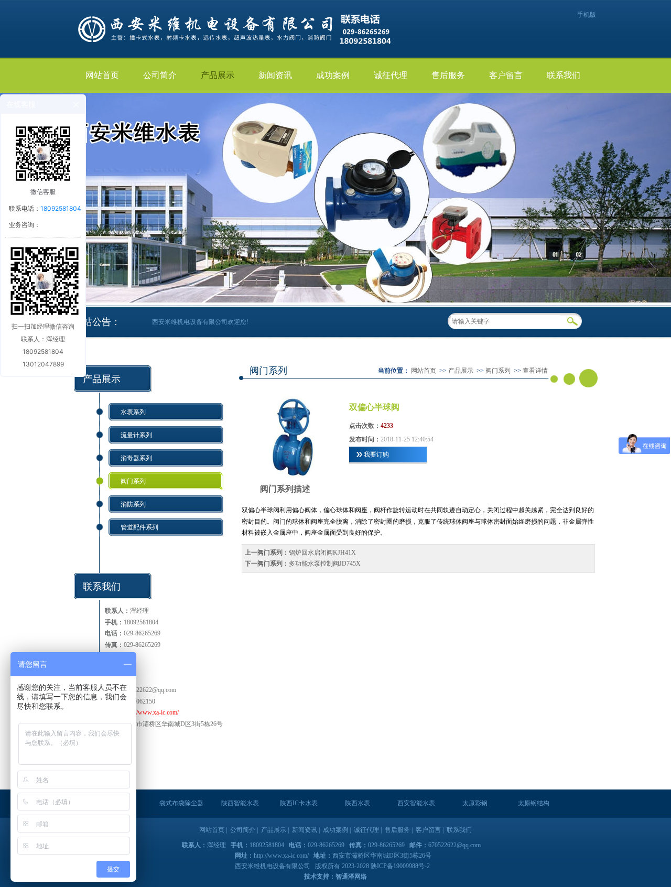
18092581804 (60, 208)
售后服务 (448, 75)
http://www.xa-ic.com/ (151, 712)
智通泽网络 (351, 876)
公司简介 (160, 75)
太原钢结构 (533, 803)
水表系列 (133, 412)
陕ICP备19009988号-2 (400, 866)
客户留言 (506, 75)
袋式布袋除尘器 (181, 803)
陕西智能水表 (240, 803)
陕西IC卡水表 (299, 803)
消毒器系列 (136, 458)
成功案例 (333, 75)
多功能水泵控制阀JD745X (325, 563)
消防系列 (133, 504)
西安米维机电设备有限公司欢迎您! (200, 322)
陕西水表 (357, 803)
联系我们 (563, 75)
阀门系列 (133, 481)
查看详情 (535, 370)
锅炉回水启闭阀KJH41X (322, 552)
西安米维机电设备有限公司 (273, 866)
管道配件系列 (139, 527)
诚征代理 (390, 75)
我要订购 (376, 454)
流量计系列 (136, 435)
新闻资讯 (275, 75)
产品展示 (217, 75)
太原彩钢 (475, 803)
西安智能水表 (416, 803)
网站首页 (102, 75)
